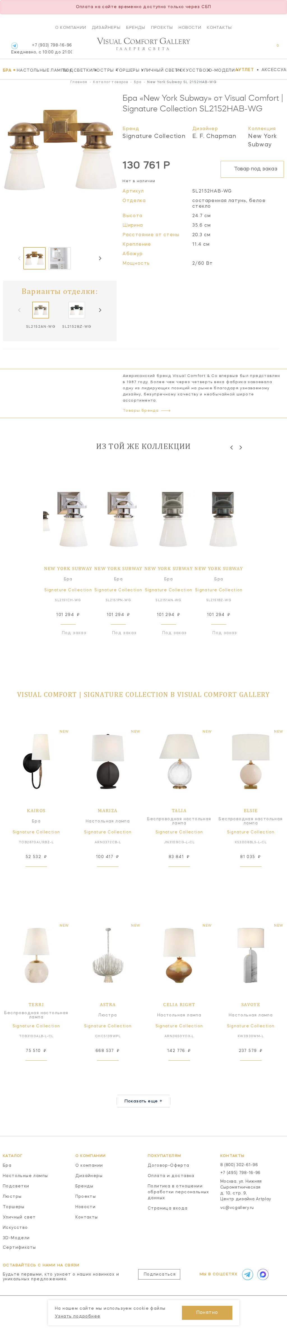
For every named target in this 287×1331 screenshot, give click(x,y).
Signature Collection (154, 136)
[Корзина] (272, 48)
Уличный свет (157, 70)
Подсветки (76, 70)
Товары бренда (141, 411)
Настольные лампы (38, 70)
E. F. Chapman (214, 136)
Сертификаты (19, 1248)
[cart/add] (43, 875)
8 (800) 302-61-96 (239, 1165)
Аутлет (244, 70)
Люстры (102, 70)
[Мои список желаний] (258, 48)
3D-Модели (219, 70)
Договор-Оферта (168, 1166)
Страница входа (168, 1208)
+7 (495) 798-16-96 (240, 1173)
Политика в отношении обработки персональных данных (178, 1192)
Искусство (189, 70)
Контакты (219, 27)
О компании (70, 27)
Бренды (135, 27)
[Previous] (231, 447)
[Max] (262, 1274)
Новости (190, 27)
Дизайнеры (106, 27)
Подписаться (160, 1274)
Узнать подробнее (77, 1316)
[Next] (100, 258)
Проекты (162, 27)
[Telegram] (14, 46)
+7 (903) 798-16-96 (41, 48)
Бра (8, 70)
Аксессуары (274, 70)
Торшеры (127, 70)
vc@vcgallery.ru (237, 1208)
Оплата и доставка (171, 1176)
